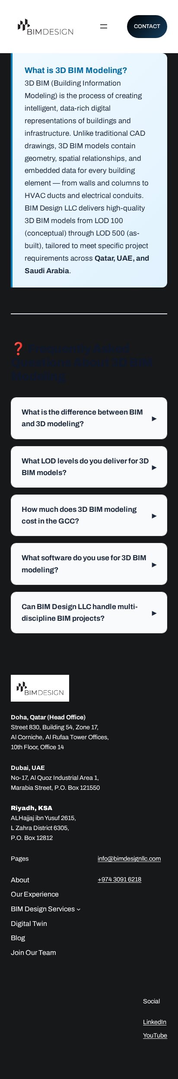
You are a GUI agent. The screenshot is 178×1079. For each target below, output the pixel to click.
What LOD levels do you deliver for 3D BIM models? (89, 467)
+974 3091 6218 (119, 879)
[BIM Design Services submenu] (78, 909)
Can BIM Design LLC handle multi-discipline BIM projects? (89, 612)
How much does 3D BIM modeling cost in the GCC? (89, 515)
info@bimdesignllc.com (129, 858)
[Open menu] (104, 26)
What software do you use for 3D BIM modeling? (89, 564)
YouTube (155, 1035)
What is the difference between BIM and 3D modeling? (89, 418)
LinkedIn (154, 1021)
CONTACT (147, 26)
